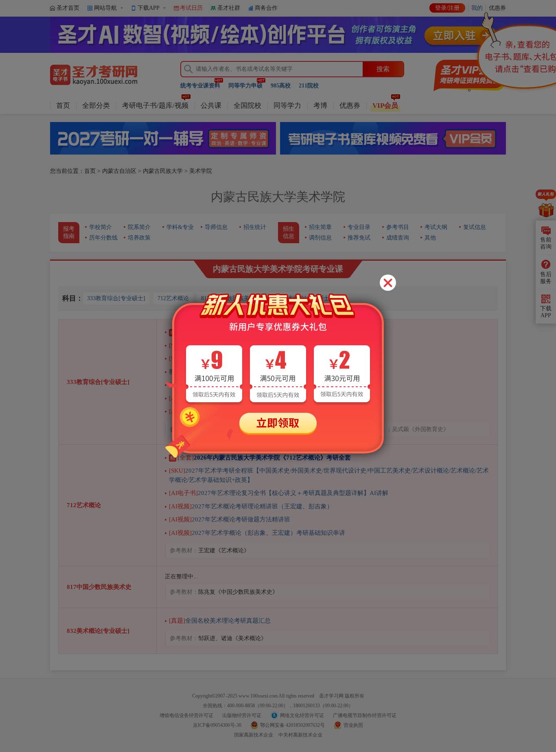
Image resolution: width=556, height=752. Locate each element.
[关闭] (388, 283)
